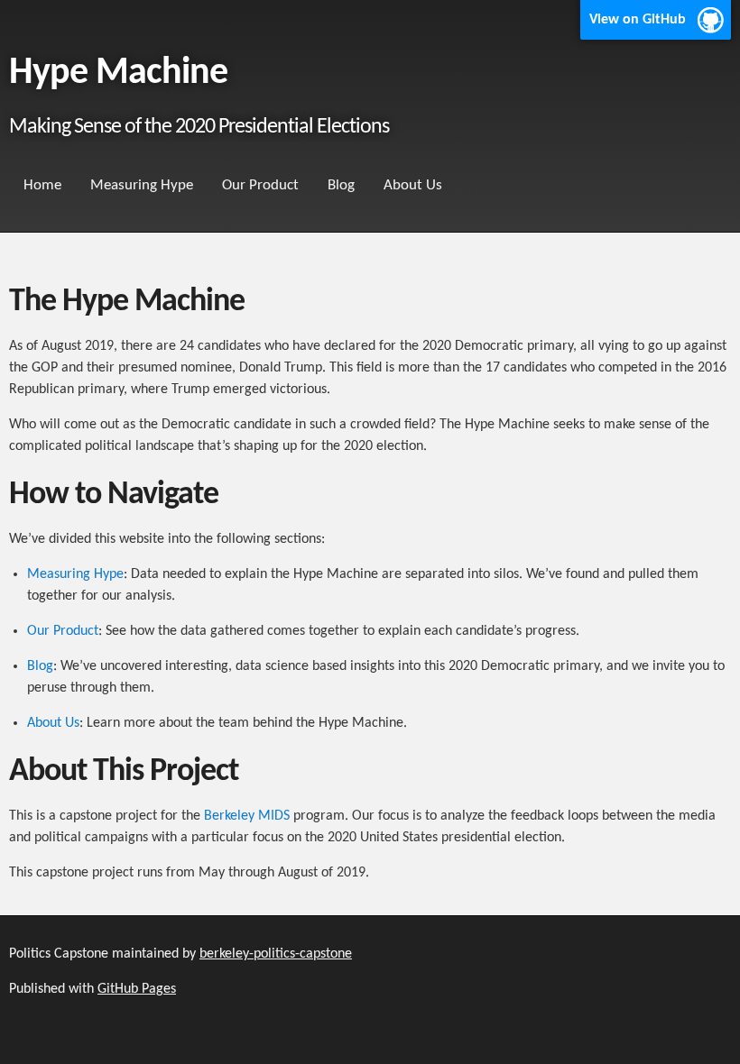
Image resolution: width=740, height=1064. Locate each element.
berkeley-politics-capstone (275, 954)
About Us (413, 185)
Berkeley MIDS (247, 816)
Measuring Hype (141, 185)
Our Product (260, 185)
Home (42, 185)
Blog (341, 185)
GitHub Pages (136, 989)
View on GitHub (637, 20)
